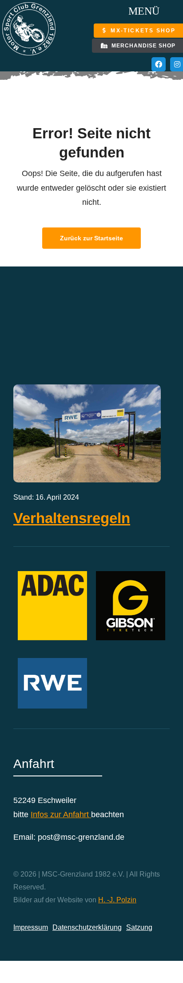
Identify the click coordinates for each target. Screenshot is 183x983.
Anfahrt (77, 814)
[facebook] (158, 64)
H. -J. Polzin (117, 900)
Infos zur (47, 814)
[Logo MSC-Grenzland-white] (29, 6)
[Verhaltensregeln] (87, 391)
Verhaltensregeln (71, 518)
